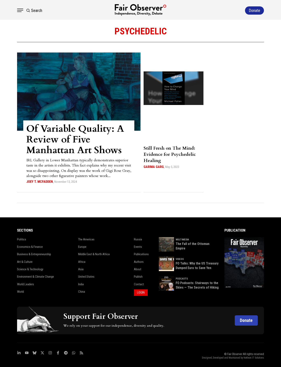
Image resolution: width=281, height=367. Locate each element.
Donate (246, 320)
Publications (141, 254)
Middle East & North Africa (94, 254)
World (20, 292)
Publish (138, 276)
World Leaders (25, 284)
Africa (81, 262)
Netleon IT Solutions (254, 357)
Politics (21, 239)
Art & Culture (25, 262)
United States (86, 276)
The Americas (86, 239)
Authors (139, 262)
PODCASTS (182, 278)
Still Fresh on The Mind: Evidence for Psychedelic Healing (170, 154)
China (81, 292)
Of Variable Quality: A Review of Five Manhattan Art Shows (75, 139)
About (137, 269)
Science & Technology (30, 269)
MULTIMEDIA (182, 239)
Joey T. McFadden (39, 182)
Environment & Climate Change (35, 276)
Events (138, 247)
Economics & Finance (30, 247)
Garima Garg (154, 167)
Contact (139, 284)
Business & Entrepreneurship (34, 254)
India (81, 284)
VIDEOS (180, 259)
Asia (81, 269)
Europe (82, 247)
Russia (138, 239)
